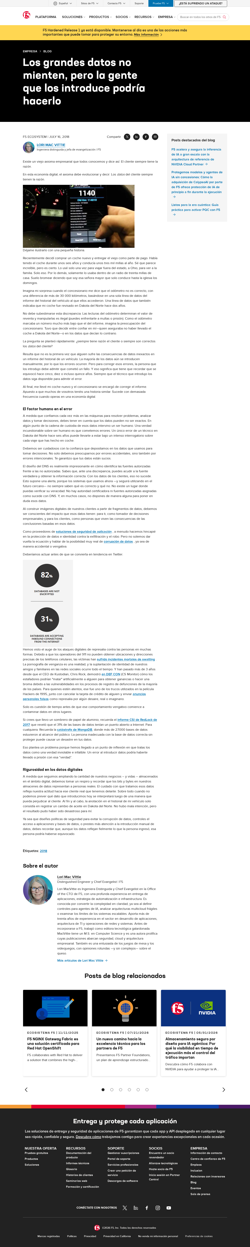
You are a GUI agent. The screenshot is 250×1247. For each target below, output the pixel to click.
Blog (193, 1182)
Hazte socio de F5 (161, 1169)
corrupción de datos (118, 541)
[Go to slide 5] (138, 1089)
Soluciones (32, 1165)
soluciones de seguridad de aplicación (84, 532)
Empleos (196, 1165)
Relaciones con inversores (208, 1176)
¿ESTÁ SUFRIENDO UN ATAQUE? (200, 3)
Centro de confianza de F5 (208, 1159)
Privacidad (90, 1236)
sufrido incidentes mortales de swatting (126, 659)
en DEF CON (111, 674)
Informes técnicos (77, 1163)
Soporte (139, 3)
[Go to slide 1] (103, 1089)
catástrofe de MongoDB (74, 730)
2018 (43, 851)
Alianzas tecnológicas (163, 1163)
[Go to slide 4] (129, 1089)
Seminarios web (76, 1181)
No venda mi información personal (158, 1236)
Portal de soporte (119, 1159)
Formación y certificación (82, 1187)
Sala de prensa (200, 1194)
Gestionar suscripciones (123, 1153)
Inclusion (196, 1170)
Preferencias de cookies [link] (199, 1236)
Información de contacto (206, 1153)
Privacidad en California (117, 1236)
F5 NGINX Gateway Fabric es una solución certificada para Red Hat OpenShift (53, 1043)
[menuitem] (63, 3)
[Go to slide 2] (111, 1089)
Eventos (196, 1188)
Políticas (72, 1236)
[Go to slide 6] (146, 1089)
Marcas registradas (49, 1236)
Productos (31, 1159)
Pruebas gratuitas (36, 1153)
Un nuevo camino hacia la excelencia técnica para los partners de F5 (120, 1043)
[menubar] (125, 3)
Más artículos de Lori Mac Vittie (80, 961)
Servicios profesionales (123, 1165)
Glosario (71, 1169)
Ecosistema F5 (110, 1032)
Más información (146, 34)
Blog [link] (47, 51)
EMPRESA (30, 51)
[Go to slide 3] (120, 1089)
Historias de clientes (79, 1175)
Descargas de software (123, 1181)
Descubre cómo (88, 1137)
